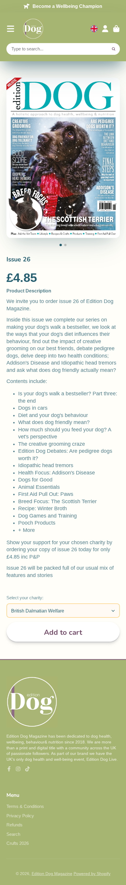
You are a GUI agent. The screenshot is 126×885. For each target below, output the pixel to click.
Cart (116, 28)
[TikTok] (27, 769)
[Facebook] (9, 769)
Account (105, 28)
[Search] (114, 49)
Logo (33, 28)
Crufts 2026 (17, 843)
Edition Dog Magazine (52, 873)
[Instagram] (18, 769)
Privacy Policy (20, 815)
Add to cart (63, 632)
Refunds (14, 824)
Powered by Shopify (92, 873)
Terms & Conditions (25, 806)
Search (13, 834)
